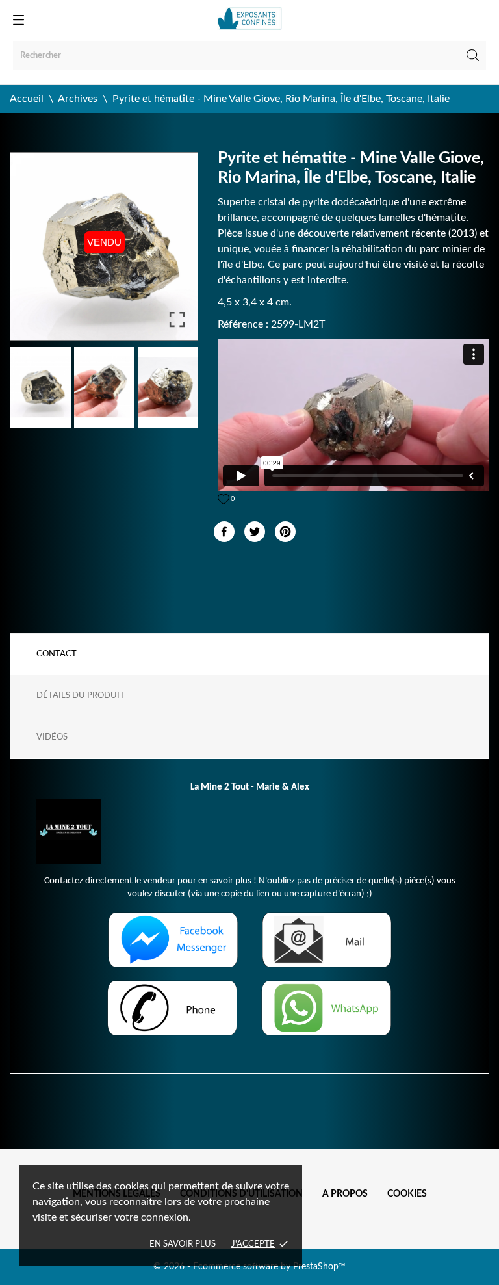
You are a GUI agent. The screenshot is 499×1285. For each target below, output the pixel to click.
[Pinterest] (285, 531)
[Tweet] (254, 531)
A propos (345, 1194)
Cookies (407, 1194)
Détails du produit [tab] (80, 696)
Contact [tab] (56, 654)
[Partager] (224, 531)
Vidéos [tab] (52, 737)
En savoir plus (182, 1244)
